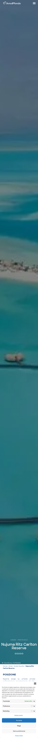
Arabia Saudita (19, 666)
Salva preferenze (19, 731)
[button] (35, 683)
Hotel (10, 666)
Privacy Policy (19, 735)
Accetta (19, 720)
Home (5, 666)
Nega (19, 726)
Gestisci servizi (18, 715)
